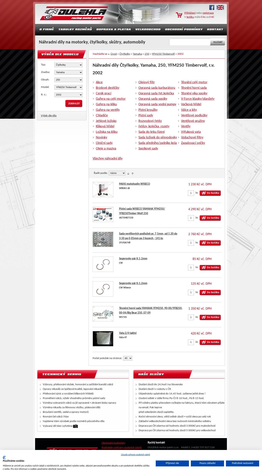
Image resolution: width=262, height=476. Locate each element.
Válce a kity (189, 110)
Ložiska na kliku (106, 132)
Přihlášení (189, 13)
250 (147, 54)
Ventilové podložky (194, 115)
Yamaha (137, 54)
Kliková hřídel (105, 126)
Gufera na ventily (108, 110)
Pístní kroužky (147, 110)
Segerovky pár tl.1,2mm (133, 258)
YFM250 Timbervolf (163, 54)
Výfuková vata (191, 132)
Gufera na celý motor (111, 99)
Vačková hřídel (191, 104)
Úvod (113, 54)
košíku (190, 17)
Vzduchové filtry (192, 137)
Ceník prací (103, 93)
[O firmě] (45, 29)
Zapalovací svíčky (193, 143)
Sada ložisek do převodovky (157, 137)
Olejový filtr (146, 82)
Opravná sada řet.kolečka (156, 93)
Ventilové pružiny (193, 121)
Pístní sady (145, 115)
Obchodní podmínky (113, 443)
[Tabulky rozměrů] (75, 29)
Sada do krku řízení (151, 132)
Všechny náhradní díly (108, 158)
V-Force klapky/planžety (197, 99)
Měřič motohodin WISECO (134, 184)
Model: (45, 87)
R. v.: (44, 94)
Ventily (185, 126)
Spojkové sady (148, 148)
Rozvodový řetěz (150, 121)
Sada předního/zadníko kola (157, 143)
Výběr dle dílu (49, 115)
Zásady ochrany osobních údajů (135, 455)
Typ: (43, 64)
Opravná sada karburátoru (156, 88)
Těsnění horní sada (194, 88)
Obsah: (45, 79)
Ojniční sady (104, 143)
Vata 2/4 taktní (128, 333)
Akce (99, 82)
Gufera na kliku (106, 104)
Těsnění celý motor (194, 82)
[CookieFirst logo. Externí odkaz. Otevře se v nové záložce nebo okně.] (4, 457)
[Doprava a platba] (113, 29)
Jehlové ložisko (106, 121)
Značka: (45, 72)
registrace (208, 13)
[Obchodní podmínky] (184, 29)
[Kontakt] (215, 29)
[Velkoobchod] (148, 29)
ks (197, 192)
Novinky (101, 137)
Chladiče (102, 115)
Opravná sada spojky (152, 99)
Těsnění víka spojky (194, 93)
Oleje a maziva (106, 148)
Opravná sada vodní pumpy (157, 104)
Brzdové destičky (107, 88)
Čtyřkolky (124, 54)
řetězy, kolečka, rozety (153, 126)
